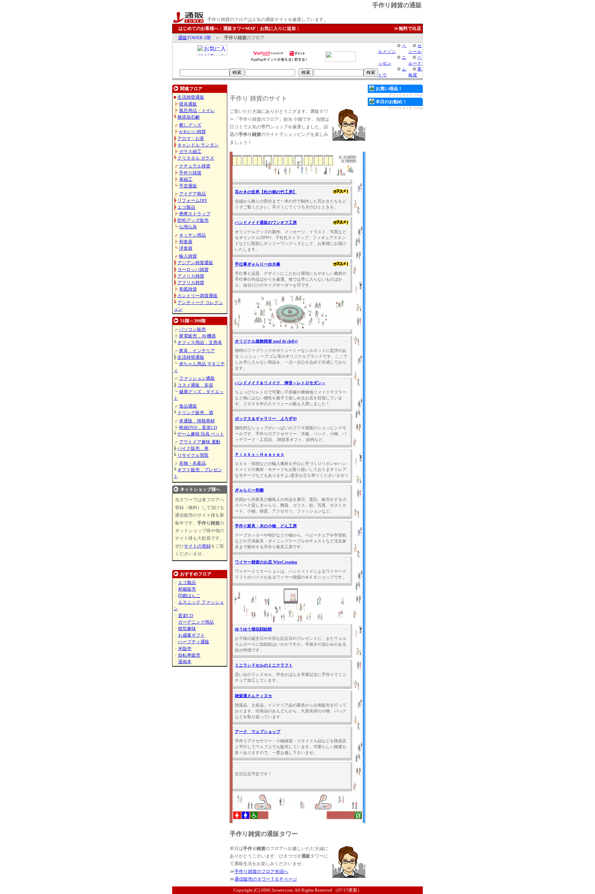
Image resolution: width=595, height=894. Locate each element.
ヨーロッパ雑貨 (193, 269)
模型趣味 (187, 628)
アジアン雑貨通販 (195, 262)
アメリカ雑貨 (190, 276)
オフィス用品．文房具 (199, 342)
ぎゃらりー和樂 (249, 490)
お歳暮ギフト (191, 635)
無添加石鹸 (188, 117)
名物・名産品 (192, 463)
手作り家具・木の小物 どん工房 (266, 526)
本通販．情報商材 (197, 420)
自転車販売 (189, 655)
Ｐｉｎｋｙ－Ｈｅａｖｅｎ (259, 454)
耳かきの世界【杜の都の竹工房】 (266, 192)
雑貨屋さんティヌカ (253, 695)
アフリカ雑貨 (190, 282)
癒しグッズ (190, 125)
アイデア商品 (192, 193)
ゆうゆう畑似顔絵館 (253, 629)
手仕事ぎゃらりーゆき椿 (257, 264)
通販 (182, 37)
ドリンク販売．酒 (195, 412)
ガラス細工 (190, 151)
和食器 (185, 241)
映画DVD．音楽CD (198, 427)
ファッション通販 (197, 378)
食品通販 (188, 406)
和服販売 (187, 589)
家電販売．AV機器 (197, 335)
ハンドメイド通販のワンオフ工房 (266, 222)
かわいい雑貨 (192, 131)
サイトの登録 (197, 546)
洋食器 (185, 248)
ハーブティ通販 (193, 641)
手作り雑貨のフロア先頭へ (261, 871)
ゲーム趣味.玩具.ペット (200, 434)
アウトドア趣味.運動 (199, 441)
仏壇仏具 (188, 226)
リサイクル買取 (193, 455)
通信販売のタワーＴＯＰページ (265, 879)
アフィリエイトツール (405, 95)
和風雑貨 (188, 289)
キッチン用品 (192, 235)
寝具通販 (188, 104)
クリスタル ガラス (195, 158)
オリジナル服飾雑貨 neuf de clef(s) (266, 341)
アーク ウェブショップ (257, 731)
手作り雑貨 (190, 172)
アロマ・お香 (190, 138)
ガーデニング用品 (196, 622)
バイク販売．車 (193, 448)
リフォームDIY (192, 200)
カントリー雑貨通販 (197, 295)
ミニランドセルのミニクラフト (264, 665)
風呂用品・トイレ (197, 110)
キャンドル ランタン (198, 145)
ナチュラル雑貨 (194, 166)
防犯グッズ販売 (193, 220)
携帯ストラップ (194, 213)
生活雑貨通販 (190, 97)
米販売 (184, 648)
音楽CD (185, 615)
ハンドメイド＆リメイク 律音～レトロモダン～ (280, 382)
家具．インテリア (197, 350)
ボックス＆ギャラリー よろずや (266, 418)
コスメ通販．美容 (195, 385)
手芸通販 (188, 186)
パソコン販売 (192, 329)
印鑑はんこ (189, 595)
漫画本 (184, 661)
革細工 (185, 179)
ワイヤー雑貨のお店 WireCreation (266, 562)
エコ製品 (186, 207)
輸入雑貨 (188, 256)
